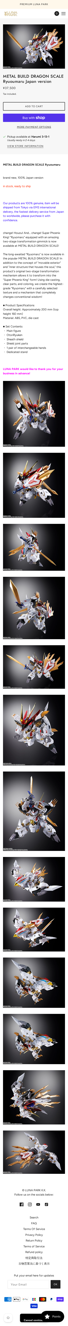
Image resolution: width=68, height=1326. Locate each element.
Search (34, 1217)
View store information (25, 146)
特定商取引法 (34, 1258)
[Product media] (34, 414)
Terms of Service (34, 1246)
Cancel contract (34, 1320)
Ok (55, 1284)
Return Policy (34, 1240)
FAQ (34, 1223)
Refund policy (34, 1252)
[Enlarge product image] (34, 46)
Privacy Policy (34, 1235)
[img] (21, 1204)
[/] (14, 13)
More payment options (34, 127)
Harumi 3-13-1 (40, 136)
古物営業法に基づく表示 (34, 1263)
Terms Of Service (34, 1229)
